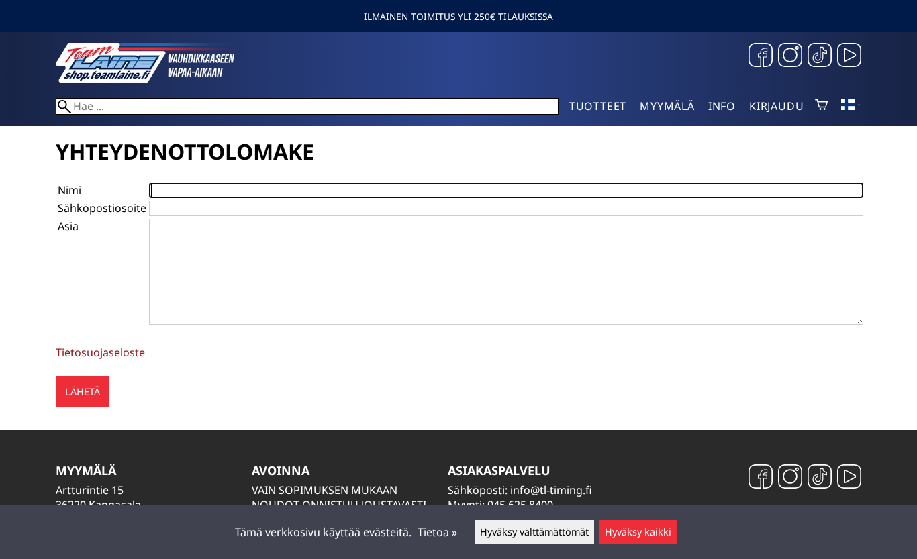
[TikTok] (820, 56)
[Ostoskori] (821, 106)
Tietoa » (437, 532)
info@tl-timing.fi (551, 489)
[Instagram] (790, 56)
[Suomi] (851, 106)
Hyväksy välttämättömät (534, 531)
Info (722, 106)
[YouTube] (849, 56)
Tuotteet (597, 106)
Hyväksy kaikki (638, 531)
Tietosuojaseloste (100, 352)
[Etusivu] (156, 78)
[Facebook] (761, 56)
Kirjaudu (776, 106)
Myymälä (667, 106)
